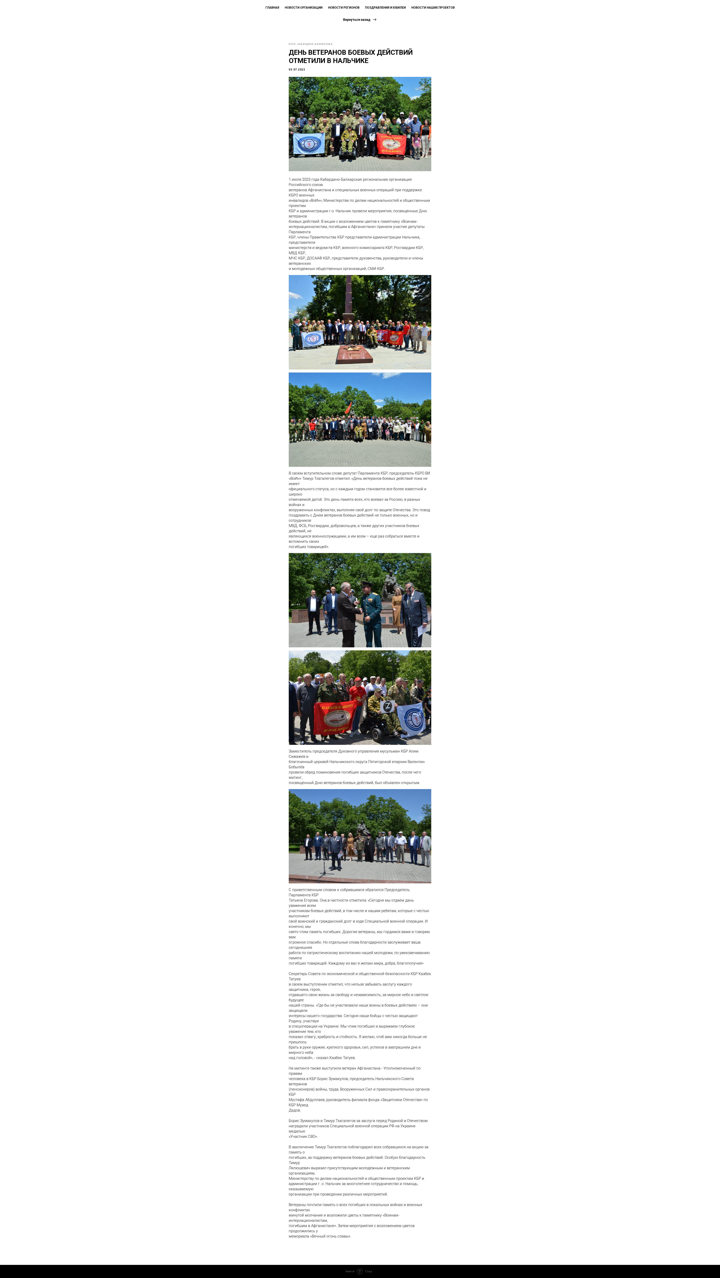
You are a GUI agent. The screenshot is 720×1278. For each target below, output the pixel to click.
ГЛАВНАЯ (272, 7)
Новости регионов (343, 7)
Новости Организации (303, 7)
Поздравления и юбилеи (385, 7)
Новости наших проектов (433, 7)
